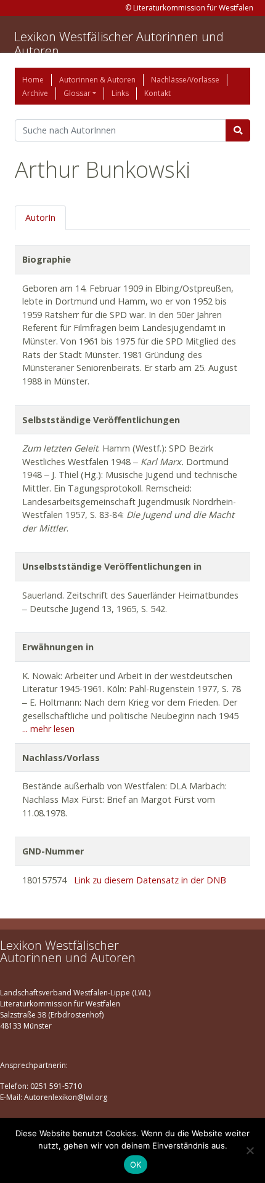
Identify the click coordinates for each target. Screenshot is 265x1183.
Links (120, 93)
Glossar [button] (77, 93)
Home (33, 79)
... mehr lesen (48, 729)
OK (136, 1164)
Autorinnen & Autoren (97, 79)
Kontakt (157, 93)
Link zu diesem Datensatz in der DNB (150, 880)
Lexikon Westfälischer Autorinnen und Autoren (119, 43)
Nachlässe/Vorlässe (185, 79)
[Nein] (249, 1150)
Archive (35, 93)
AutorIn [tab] (40, 217)
